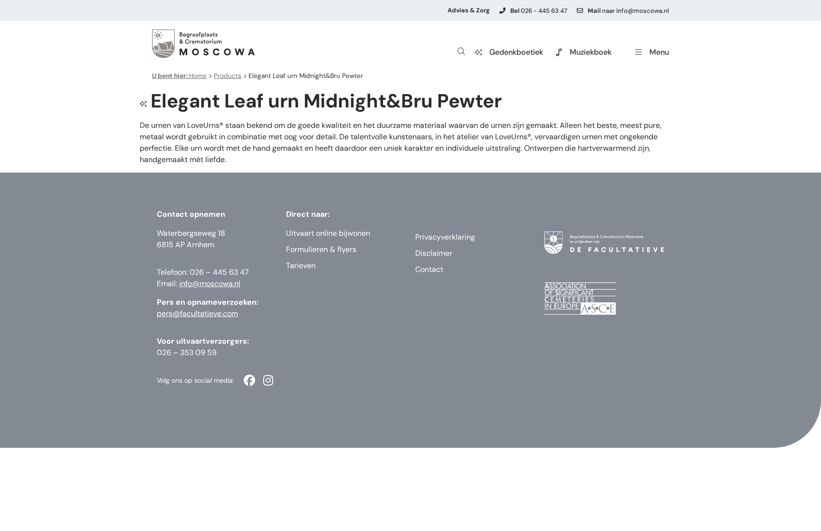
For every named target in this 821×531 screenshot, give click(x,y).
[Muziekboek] (559, 52)
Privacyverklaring (445, 237)
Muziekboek (590, 52)
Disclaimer (433, 253)
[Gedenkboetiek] (478, 52)
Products (227, 76)
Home (179, 76)
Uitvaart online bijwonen (328, 233)
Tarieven (300, 265)
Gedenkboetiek (516, 52)
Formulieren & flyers (321, 249)
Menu (659, 52)
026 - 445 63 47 (538, 11)
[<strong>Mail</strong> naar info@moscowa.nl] (580, 11)
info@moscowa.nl (209, 284)
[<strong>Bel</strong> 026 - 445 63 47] (502, 11)
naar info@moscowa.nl (628, 11)
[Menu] (638, 52)
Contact (429, 269)
